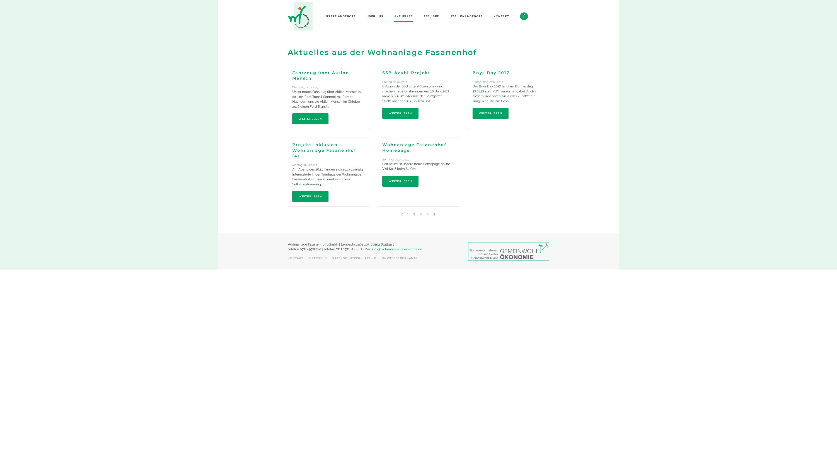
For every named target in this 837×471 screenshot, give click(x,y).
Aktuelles (403, 16)
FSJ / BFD (432, 16)
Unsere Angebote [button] (339, 16)
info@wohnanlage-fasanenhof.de (397, 249)
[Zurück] (402, 214)
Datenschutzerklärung (354, 258)
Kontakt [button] (501, 16)
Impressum (318, 258)
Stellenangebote (467, 16)
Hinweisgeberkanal (399, 258)
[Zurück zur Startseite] (300, 16)
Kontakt (295, 258)
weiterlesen (310, 118)
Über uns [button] (375, 16)
